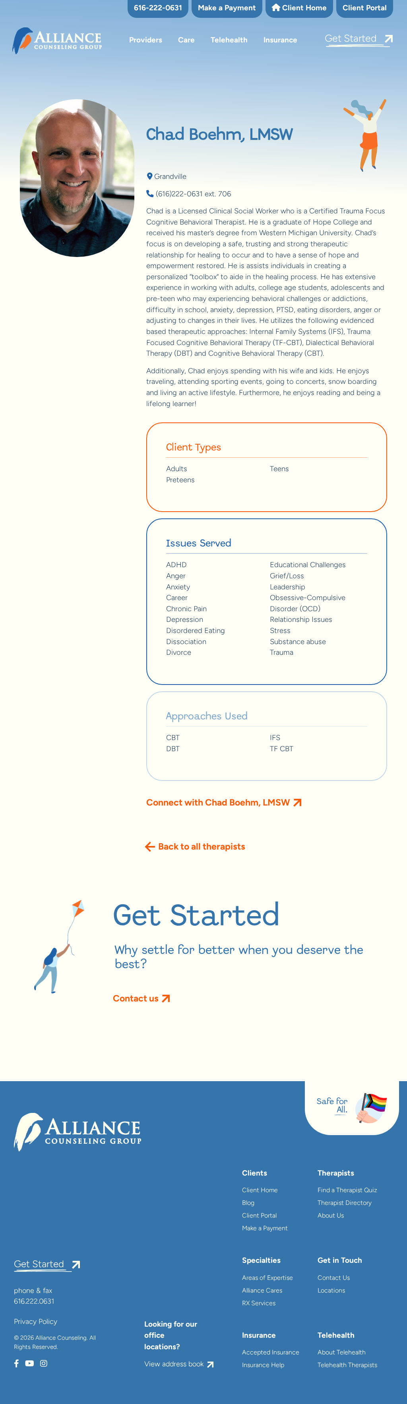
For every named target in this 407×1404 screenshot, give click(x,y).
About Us (331, 1216)
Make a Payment (227, 8)
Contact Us (334, 1278)
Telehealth (229, 40)
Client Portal (365, 8)
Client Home (303, 8)
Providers (145, 40)
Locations (331, 1291)
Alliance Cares (262, 1291)
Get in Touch (340, 1261)
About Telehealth (342, 1353)
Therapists (336, 1174)
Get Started (351, 39)
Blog (248, 1203)
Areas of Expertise (267, 1278)
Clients (254, 1174)
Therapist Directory (345, 1203)
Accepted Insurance (270, 1353)
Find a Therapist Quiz (347, 1190)
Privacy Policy (35, 1322)
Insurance (280, 40)
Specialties (261, 1261)
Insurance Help (263, 1365)
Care (186, 40)
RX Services (258, 1303)
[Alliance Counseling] (57, 41)
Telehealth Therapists (347, 1365)
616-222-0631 (158, 8)
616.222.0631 (34, 1302)
